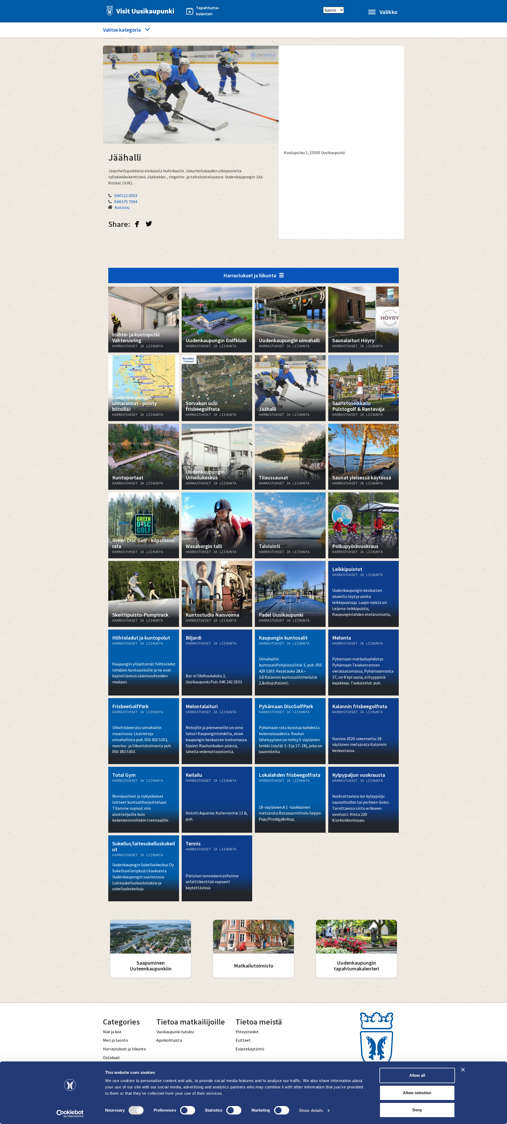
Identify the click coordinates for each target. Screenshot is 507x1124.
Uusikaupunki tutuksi (175, 1031)
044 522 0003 (125, 195)
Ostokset (111, 1057)
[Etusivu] (139, 11)
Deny (417, 1110)
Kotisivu (122, 207)
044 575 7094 (125, 201)
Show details (311, 1110)
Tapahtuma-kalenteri (208, 10)
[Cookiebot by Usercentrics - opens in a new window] (70, 1114)
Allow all (417, 1075)
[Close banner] (463, 1069)
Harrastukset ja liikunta (249, 275)
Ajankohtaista (169, 1040)
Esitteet (243, 1040)
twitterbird (148, 224)
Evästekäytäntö (250, 1048)
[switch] (187, 1110)
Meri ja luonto (115, 1040)
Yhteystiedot (247, 1031)
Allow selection (417, 1092)
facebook (137, 224)
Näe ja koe (112, 1031)
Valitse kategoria (122, 29)
